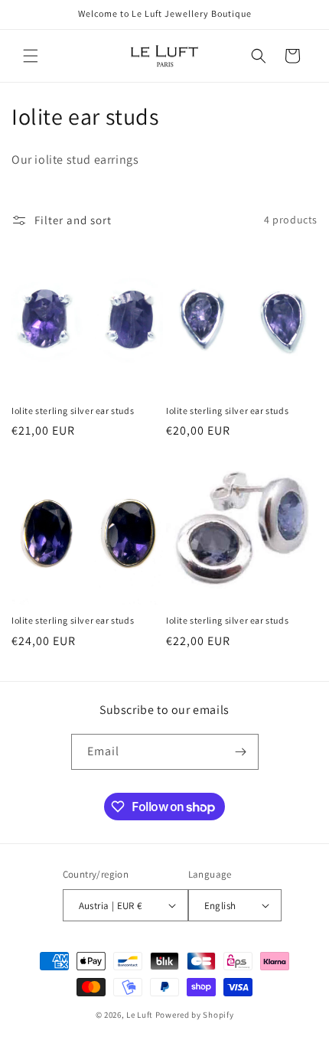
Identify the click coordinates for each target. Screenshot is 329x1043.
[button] (30, 56)
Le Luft (139, 1014)
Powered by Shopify (194, 1014)
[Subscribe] (241, 752)
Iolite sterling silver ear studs (72, 410)
